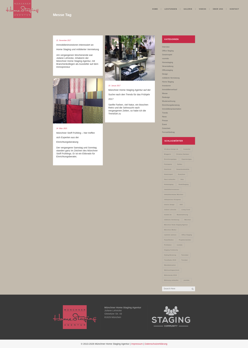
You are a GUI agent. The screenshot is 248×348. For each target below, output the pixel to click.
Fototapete (168, 164)
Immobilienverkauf (169, 89)
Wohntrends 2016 (170, 275)
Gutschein (166, 128)
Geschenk (167, 169)
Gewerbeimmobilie (182, 169)
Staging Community (171, 250)
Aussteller (187, 149)
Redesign (166, 97)
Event (164, 124)
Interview (165, 47)
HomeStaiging (184, 184)
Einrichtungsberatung (171, 105)
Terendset (184, 255)
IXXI (181, 204)
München (187, 219)
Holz (182, 179)
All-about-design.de (171, 149)
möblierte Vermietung (171, 78)
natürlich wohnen (170, 235)
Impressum (137, 344)
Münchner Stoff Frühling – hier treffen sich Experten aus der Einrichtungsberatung (75, 137)
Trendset (184, 260)
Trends (165, 113)
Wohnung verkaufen (171, 280)
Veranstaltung (167, 66)
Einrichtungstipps (170, 159)
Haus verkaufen (169, 179)
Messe (165, 93)
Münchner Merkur (170, 229)
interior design (169, 204)
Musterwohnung (168, 101)
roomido (165, 58)
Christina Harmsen (182, 154)
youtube (186, 280)
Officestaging (167, 70)
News (164, 117)
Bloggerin (167, 154)
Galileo (179, 164)
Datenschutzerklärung (156, 344)
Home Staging (168, 82)
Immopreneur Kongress (172, 199)
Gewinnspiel (167, 55)
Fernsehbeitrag (168, 132)
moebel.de (168, 214)
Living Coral (185, 209)
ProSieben (168, 245)
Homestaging (167, 62)
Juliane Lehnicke (170, 209)
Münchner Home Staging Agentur (176, 224)
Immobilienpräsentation (171, 109)
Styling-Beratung (170, 255)
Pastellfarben (169, 240)
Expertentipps (187, 159)
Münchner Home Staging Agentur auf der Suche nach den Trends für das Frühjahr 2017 (129, 94)
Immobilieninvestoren (171, 189)
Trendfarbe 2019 (170, 260)
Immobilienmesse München (173, 194)
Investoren (166, 86)
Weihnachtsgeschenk (171, 270)
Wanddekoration (170, 265)
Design (165, 74)
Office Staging (168, 51)
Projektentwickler (185, 240)
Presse (165, 120)
